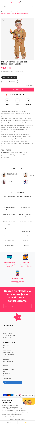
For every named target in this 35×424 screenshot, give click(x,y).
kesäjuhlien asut (11, 181)
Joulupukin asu (9, 240)
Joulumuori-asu (26, 236)
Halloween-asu (25, 207)
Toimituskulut (11, 71)
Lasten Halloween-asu (9, 223)
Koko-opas (6, 345)
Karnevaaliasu (9, 229)
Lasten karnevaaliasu (25, 221)
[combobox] (17, 6)
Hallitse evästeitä (9, 361)
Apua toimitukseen (8, 352)
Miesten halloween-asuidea (25, 216)
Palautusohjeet (7, 350)
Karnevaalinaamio (9, 236)
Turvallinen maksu (8, 354)
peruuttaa (6, 359)
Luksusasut (7, 373)
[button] (3, 2)
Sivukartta (6, 331)
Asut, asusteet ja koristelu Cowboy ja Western (12, 175)
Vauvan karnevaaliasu (25, 230)
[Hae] (30, 6)
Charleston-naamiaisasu (26, 247)
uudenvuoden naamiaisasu (9, 247)
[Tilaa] (30, 306)
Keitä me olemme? (8, 333)
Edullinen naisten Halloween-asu (9, 209)
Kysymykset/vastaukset (10, 347)
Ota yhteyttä (7, 357)
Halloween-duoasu (9, 214)
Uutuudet (6, 376)
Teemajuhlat (7, 378)
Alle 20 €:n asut (8, 369)
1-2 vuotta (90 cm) (9, 77)
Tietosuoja (6, 328)
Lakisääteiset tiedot (9, 337)
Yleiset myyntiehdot (9, 335)
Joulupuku (25, 240)
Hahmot (6, 371)
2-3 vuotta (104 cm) (9, 81)
